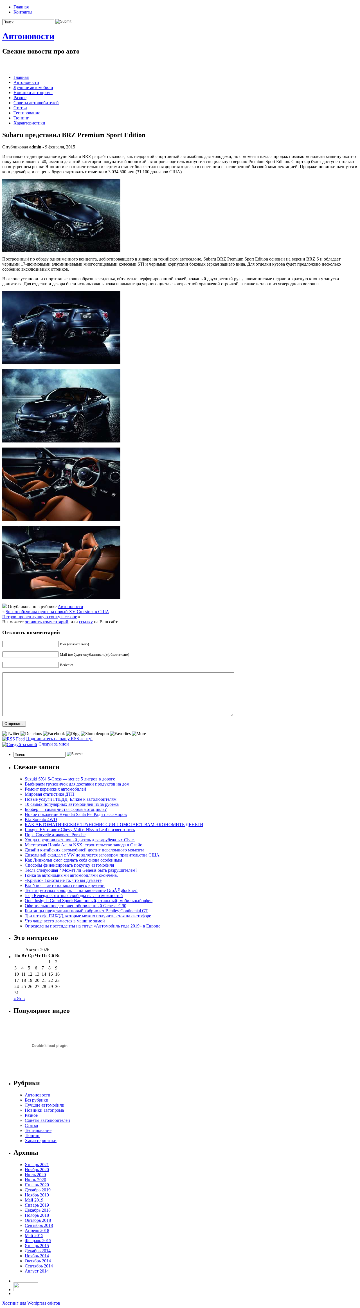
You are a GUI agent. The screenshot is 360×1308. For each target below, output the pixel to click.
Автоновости (28, 36)
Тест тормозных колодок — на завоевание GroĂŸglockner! (81, 890)
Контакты (23, 12)
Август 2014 (37, 1271)
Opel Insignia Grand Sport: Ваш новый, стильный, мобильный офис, (89, 900)
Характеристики (29, 123)
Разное (20, 97)
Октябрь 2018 (38, 1220)
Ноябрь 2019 (37, 1195)
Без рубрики (36, 1100)
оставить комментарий (46, 621)
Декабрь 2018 (38, 1210)
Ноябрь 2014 (37, 1255)
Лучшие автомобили (33, 87)
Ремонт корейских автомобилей (55, 789)
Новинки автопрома (33, 92)
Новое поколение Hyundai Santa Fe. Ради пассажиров (76, 814)
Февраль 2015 (38, 1240)
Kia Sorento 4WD (41, 819)
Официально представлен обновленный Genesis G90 (75, 905)
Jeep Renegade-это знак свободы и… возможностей (74, 895)
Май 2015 (34, 1235)
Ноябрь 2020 (37, 1169)
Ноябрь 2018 (37, 1215)
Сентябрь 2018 (39, 1225)
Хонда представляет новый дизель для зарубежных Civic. (80, 839)
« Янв (19, 998)
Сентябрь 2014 (39, 1265)
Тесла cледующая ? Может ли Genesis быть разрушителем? (81, 870)
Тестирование (27, 112)
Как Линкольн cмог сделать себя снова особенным (73, 860)
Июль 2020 (35, 1174)
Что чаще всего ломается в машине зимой (65, 920)
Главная (21, 7)
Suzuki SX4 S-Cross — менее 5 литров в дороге (70, 779)
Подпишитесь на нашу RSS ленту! (59, 738)
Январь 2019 (37, 1205)
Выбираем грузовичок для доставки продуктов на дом (77, 784)
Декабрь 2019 (38, 1189)
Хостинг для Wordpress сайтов (31, 1303)
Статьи (20, 107)
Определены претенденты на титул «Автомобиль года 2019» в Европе (92, 926)
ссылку (86, 621)
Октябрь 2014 (38, 1260)
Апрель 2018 (37, 1230)
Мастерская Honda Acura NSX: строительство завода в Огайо (83, 844)
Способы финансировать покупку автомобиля (69, 865)
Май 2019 (34, 1200)
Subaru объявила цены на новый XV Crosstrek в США (57, 611)
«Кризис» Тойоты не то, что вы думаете (63, 880)
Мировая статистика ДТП (50, 794)
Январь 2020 (37, 1184)
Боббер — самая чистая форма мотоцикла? (66, 809)
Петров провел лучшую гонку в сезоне (39, 616)
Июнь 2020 (35, 1179)
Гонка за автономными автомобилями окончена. (71, 875)
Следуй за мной (54, 744)
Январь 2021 (37, 1164)
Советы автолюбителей (36, 102)
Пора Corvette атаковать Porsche (55, 834)
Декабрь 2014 (38, 1250)
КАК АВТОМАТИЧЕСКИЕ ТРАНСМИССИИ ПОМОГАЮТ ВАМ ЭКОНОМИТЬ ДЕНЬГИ (114, 824)
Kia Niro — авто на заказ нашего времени (65, 885)
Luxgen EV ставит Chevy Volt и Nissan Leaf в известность (80, 829)
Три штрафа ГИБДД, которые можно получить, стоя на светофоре (88, 915)
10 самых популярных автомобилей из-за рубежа (72, 804)
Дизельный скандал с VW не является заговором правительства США (92, 855)
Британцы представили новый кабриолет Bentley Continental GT (86, 910)
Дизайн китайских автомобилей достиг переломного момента (84, 849)
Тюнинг (21, 117)
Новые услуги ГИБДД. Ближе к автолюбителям (70, 799)
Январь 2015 (37, 1245)
